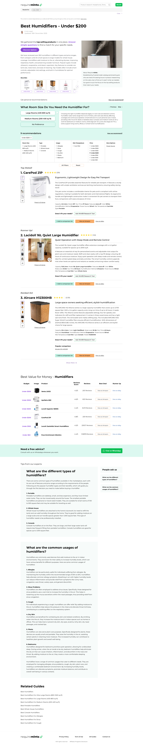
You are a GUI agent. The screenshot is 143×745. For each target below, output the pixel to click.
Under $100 (94, 157)
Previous (113, 107)
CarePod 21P (46, 418)
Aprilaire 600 (46, 400)
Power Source (110, 146)
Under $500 (94, 146)
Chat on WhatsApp (113, 451)
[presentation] (22, 86)
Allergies (60, 146)
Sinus (59, 148)
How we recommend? (116, 100)
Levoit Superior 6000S (49, 409)
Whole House (44, 148)
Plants (59, 155)
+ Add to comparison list (64, 221)
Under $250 (94, 150)
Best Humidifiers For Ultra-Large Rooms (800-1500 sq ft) (41, 695)
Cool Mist (77, 146)
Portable (43, 146)
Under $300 (94, 148)
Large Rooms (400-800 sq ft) (38, 113)
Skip (119, 107)
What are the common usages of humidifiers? (110, 488)
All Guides (92, 737)
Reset (78, 165)
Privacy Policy (64, 737)
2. (50, 235)
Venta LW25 (46, 391)
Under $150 (94, 155)
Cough (59, 150)
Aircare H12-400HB (61, 349)
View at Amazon (84, 221)
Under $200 (35, 10)
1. (32, 172)
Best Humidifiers (27, 692)
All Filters (65, 165)
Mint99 (119, 5)
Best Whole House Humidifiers (32, 709)
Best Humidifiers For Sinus (30, 719)
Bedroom (60, 157)
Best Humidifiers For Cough (31, 723)
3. (36, 298)
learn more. (84, 18)
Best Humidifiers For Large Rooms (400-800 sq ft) (39, 699)
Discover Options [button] (30, 50)
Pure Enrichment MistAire (51, 435)
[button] (71, 13)
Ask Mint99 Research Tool (85, 214)
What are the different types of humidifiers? (110, 478)
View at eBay (99, 221)
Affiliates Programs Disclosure (78, 741)
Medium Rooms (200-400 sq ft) (38, 119)
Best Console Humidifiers (30, 712)
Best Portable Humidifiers (30, 706)
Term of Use (79, 737)
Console (43, 150)
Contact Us (106, 737)
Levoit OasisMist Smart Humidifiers (55, 426)
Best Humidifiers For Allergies (32, 716)
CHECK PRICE (27, 91)
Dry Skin (60, 153)
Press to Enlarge (40, 202)
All (22, 200)
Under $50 (94, 160)
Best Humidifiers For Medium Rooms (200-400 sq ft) (40, 702)
